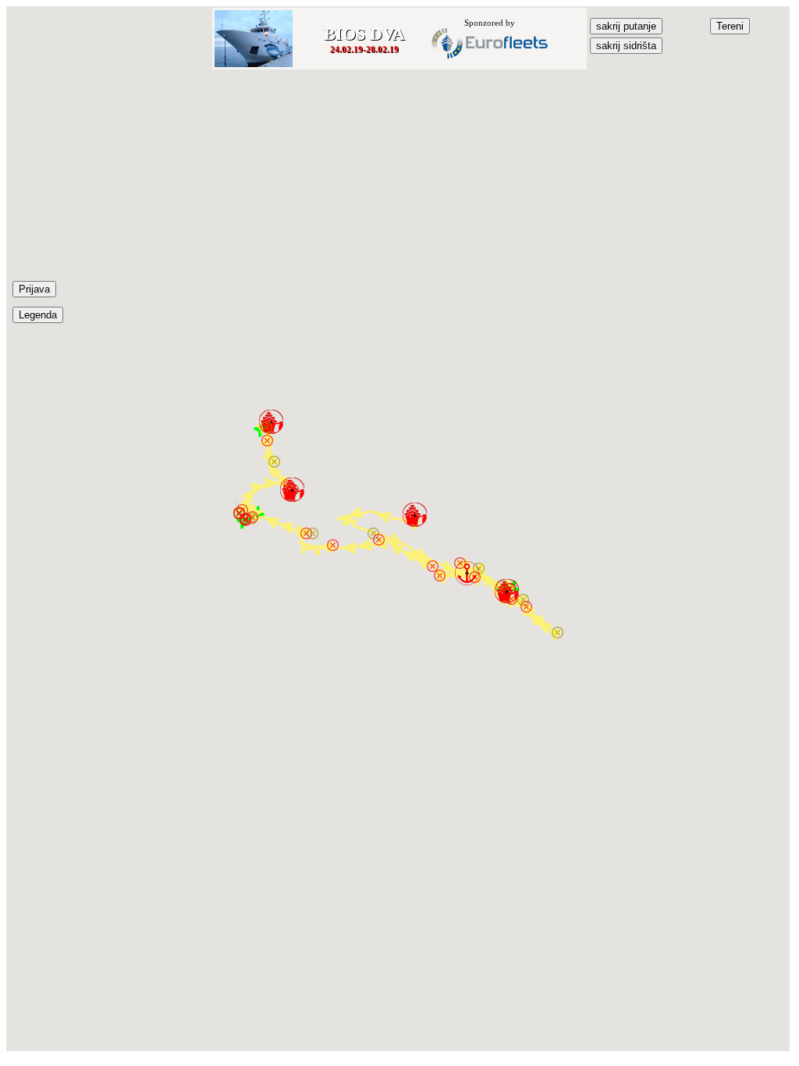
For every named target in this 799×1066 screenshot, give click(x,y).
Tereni (730, 26)
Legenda (38, 315)
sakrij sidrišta (626, 46)
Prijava (34, 289)
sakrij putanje (626, 26)
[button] (414, 514)
